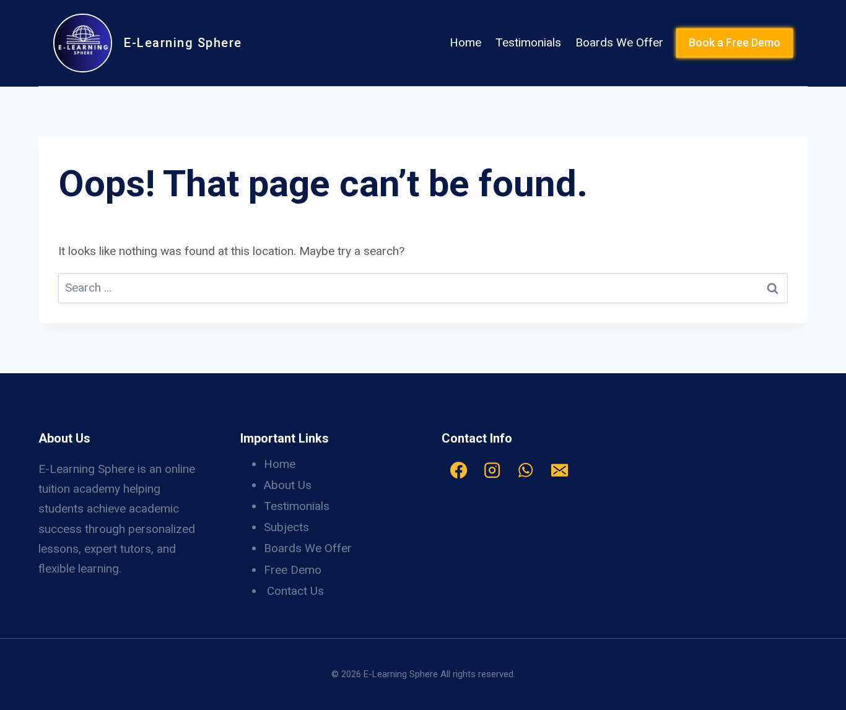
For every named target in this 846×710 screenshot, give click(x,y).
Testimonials (528, 42)
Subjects (286, 527)
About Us (288, 485)
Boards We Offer (619, 42)
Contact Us (295, 591)
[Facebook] (458, 470)
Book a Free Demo (734, 42)
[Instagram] (491, 470)
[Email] (559, 470)
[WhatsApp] (526, 470)
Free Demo (292, 570)
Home (465, 42)
